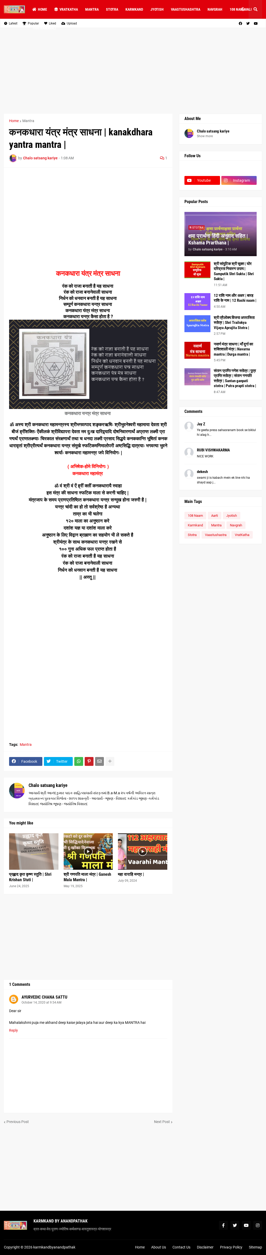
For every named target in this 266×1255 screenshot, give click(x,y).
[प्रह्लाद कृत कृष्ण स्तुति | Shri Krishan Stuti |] (33, 851)
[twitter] (234, 1225)
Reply (13, 1030)
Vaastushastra (216, 535)
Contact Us (181, 1247)
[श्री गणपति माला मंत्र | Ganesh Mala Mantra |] (88, 851)
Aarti (214, 516)
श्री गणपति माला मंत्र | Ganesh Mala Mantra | (87, 877)
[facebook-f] (223, 1225)
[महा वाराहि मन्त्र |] (142, 851)
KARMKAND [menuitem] (134, 9)
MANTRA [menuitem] (92, 9)
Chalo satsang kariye (48, 785)
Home (14, 121)
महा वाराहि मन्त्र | (131, 874)
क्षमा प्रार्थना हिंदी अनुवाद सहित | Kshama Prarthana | (218, 239)
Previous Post (17, 1122)
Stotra (192, 535)
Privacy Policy (231, 1247)
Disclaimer (205, 1247)
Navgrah (236, 525)
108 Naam (195, 516)
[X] (239, 170)
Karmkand (195, 525)
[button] (243, 9)
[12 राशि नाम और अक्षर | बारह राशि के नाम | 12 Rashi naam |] (197, 301)
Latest (13, 23)
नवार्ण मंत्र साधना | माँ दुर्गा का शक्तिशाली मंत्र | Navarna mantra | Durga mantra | (233, 349)
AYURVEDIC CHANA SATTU (44, 997)
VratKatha (242, 535)
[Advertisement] (133, 70)
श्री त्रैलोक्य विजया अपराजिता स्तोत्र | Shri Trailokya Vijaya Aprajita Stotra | (234, 322)
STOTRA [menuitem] (112, 9)
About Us (158, 1247)
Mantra (28, 121)
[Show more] (109, 761)
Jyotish (231, 516)
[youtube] (246, 1225)
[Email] (99, 761)
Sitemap (255, 1247)
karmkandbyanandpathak (54, 1247)
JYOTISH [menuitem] (157, 9)
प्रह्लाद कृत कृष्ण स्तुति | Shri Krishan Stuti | (30, 877)
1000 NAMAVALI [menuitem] (44, 28)
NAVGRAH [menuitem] (215, 9)
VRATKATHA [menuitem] (68, 9)
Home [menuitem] (42, 9)
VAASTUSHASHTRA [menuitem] (185, 9)
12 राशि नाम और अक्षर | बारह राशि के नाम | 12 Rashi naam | (235, 298)
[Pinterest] (89, 761)
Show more (205, 136)
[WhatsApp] (78, 761)
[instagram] (257, 1225)
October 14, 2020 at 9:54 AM (41, 1002)
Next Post (162, 1122)
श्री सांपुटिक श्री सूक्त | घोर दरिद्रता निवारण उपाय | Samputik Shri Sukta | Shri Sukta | (234, 271)
